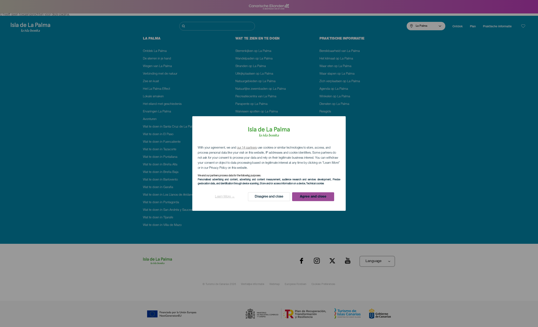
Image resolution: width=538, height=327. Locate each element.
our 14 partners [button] (247, 147)
